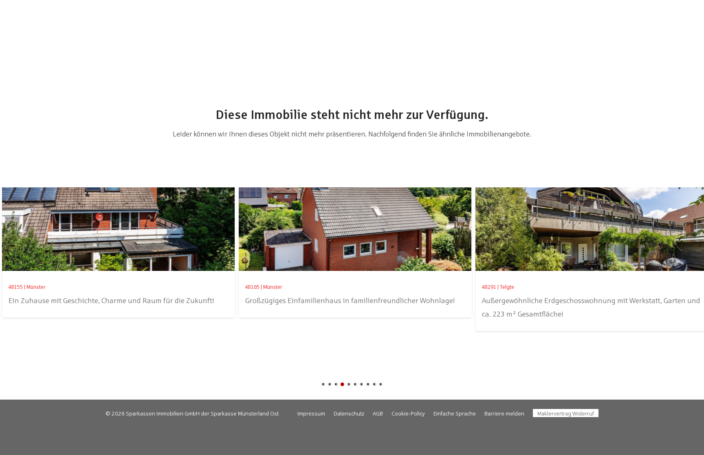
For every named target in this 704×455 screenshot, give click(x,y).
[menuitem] (311, 413)
